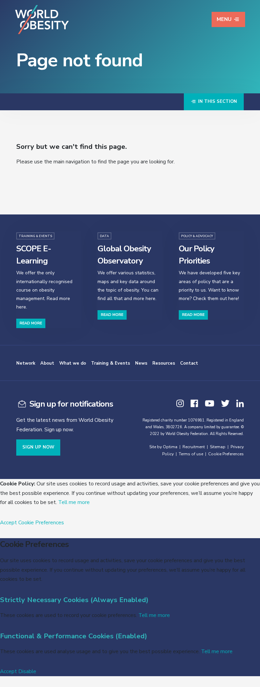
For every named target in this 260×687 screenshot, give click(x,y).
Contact (189, 363)
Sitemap (217, 447)
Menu (224, 19)
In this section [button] (217, 101)
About (47, 363)
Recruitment (193, 447)
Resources (163, 363)
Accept (8, 522)
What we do (72, 363)
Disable (27, 671)
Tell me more (74, 502)
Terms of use (191, 454)
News (141, 363)
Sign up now (38, 447)
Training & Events (110, 363)
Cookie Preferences (226, 454)
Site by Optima (163, 447)
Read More (31, 323)
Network (25, 363)
